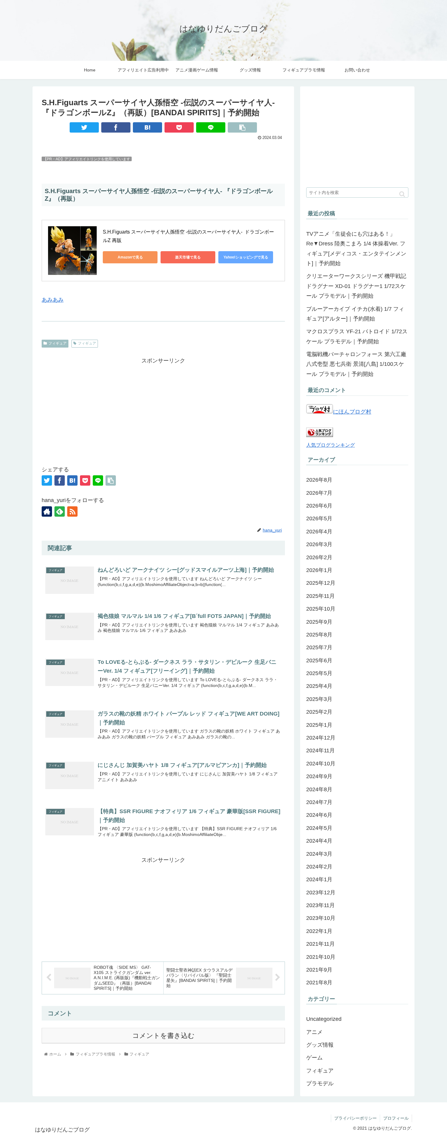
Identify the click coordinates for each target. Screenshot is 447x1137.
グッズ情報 (320, 1045)
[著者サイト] (47, 511)
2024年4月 (319, 841)
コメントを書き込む (163, 1035)
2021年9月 (319, 970)
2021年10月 (320, 957)
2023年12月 (320, 892)
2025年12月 (320, 583)
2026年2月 (319, 557)
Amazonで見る (130, 257)
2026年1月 (319, 570)
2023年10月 (320, 918)
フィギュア (57, 343)
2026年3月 (319, 544)
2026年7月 (319, 493)
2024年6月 (319, 815)
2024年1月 (319, 879)
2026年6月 (319, 506)
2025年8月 (319, 635)
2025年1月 (319, 725)
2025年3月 (319, 699)
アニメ (314, 1032)
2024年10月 (320, 764)
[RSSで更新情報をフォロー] (72, 511)
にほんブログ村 (352, 412)
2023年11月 (320, 905)
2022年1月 (319, 931)
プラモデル (320, 1083)
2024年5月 (319, 828)
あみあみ (53, 300)
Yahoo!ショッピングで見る (246, 257)
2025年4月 (319, 686)
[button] (402, 194)
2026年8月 (319, 480)
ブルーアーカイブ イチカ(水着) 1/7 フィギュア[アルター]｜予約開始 (355, 314)
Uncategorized (323, 1019)
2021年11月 (320, 944)
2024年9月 (319, 776)
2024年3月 (319, 854)
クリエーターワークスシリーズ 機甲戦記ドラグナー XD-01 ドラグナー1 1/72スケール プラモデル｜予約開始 (356, 286)
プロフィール (396, 1118)
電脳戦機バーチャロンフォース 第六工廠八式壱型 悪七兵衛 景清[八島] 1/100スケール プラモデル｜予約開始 (356, 364)
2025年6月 (319, 660)
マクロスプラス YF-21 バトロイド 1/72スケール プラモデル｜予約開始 (356, 336)
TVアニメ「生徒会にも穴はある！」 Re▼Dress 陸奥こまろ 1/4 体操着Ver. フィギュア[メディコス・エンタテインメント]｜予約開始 (356, 248)
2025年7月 (319, 647)
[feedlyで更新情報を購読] (59, 511)
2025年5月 (319, 673)
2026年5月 (319, 518)
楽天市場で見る (188, 257)
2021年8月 (319, 982)
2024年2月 (319, 867)
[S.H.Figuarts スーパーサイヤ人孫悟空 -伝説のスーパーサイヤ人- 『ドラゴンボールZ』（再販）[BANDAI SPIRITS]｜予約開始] (147, 127)
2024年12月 (320, 738)
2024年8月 (319, 789)
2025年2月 (319, 712)
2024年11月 (320, 750)
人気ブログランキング (330, 445)
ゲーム (314, 1058)
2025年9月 (319, 622)
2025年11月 (320, 596)
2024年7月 (319, 802)
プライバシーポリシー (355, 1118)
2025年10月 (320, 609)
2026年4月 (319, 532)
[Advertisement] (163, 408)
